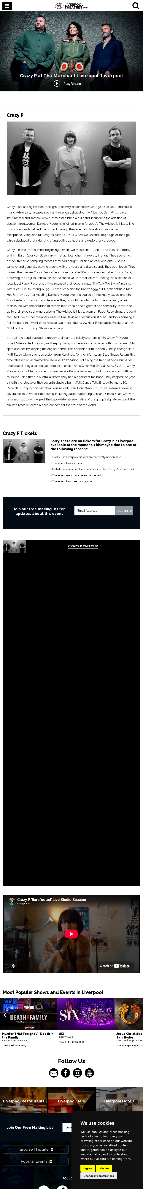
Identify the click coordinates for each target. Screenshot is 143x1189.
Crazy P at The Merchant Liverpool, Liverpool (71, 75)
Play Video (71, 84)
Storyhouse (66, 1037)
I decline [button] (104, 1168)
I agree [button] (87, 1168)
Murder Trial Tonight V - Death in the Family (27, 1035)
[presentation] (4, 1014)
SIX (61, 1034)
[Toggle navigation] (7, 6)
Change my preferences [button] (98, 1175)
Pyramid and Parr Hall (15, 1040)
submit (123, 511)
